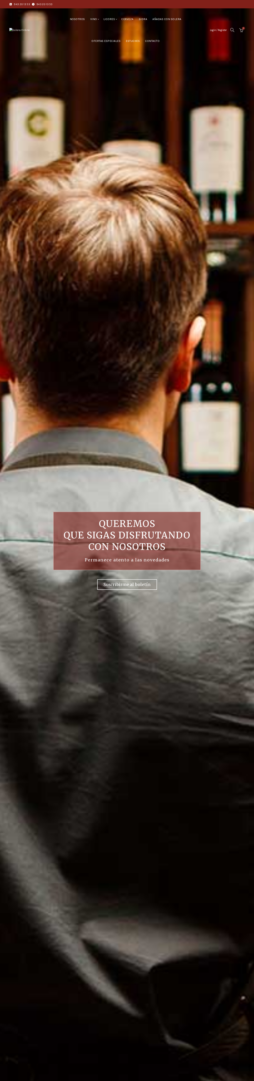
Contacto (152, 41)
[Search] (232, 30)
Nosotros (77, 19)
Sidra (143, 19)
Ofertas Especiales (105, 41)
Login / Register (218, 30)
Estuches (133, 41)
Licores (109, 19)
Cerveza (127, 19)
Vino (93, 19)
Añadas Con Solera (166, 19)
